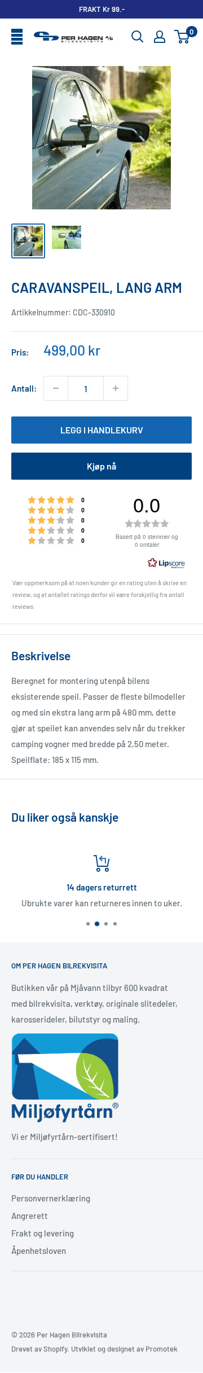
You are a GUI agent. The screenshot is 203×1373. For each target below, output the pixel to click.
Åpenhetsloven (38, 1250)
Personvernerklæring (50, 1198)
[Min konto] (159, 36)
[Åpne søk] (137, 36)
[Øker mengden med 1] (115, 388)
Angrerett (29, 1215)
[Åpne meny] (17, 37)
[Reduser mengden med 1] (56, 388)
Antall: (24, 388)
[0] (182, 36)
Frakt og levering (42, 1233)
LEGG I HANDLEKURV (101, 429)
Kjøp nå (101, 465)
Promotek (161, 1348)
